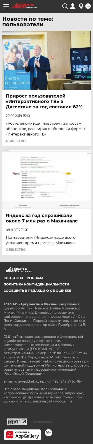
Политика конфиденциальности (36, 284)
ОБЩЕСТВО (16, 141)
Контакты (13, 278)
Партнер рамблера (42, 422)
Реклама (35, 278)
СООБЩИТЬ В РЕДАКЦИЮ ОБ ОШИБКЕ (37, 291)
